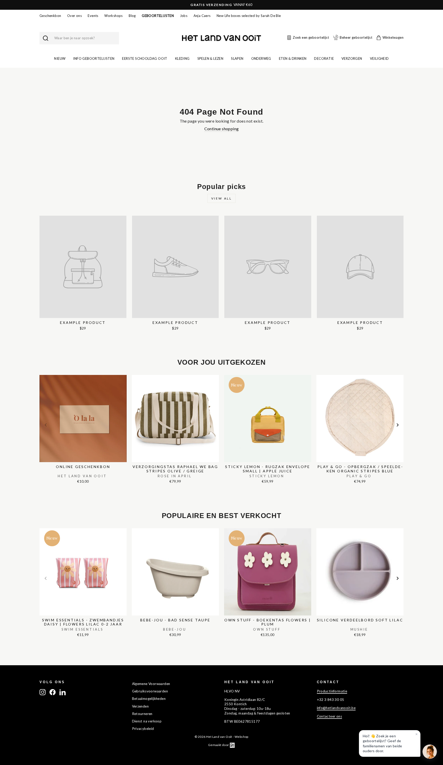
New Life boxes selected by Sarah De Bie (249, 16)
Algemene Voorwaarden (151, 684)
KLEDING (182, 58)
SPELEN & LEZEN (210, 58)
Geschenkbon (50, 16)
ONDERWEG (261, 58)
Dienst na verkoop (147, 721)
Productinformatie (332, 691)
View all (221, 198)
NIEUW (59, 58)
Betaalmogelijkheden (149, 699)
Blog (132, 16)
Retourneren (142, 714)
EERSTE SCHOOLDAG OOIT (144, 58)
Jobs (184, 16)
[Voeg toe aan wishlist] (41, 373)
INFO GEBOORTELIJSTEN (93, 58)
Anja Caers (202, 16)
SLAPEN (237, 58)
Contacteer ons (329, 716)
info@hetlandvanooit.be (336, 708)
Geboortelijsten (158, 16)
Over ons (74, 16)
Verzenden (140, 706)
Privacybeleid (143, 729)
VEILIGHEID (379, 58)
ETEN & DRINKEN (293, 58)
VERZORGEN (351, 58)
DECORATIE (324, 58)
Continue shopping (221, 128)
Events (93, 16)
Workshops (113, 16)
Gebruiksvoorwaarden (150, 691)
